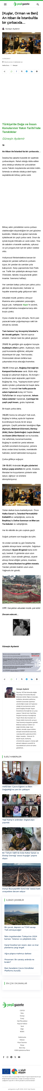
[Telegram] (26, 71)
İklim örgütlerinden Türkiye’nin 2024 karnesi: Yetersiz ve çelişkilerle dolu (20, 937)
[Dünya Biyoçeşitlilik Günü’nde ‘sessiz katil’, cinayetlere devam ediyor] (21, 874)
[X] (21, 71)
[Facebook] (16, 71)
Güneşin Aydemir (12, 29)
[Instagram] (7, 1057)
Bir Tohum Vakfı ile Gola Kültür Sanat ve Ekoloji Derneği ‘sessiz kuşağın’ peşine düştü (20, 856)
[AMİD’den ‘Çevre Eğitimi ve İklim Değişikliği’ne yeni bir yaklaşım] (21, 772)
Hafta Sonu (5, 65)
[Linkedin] (31, 71)
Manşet (15, 65)
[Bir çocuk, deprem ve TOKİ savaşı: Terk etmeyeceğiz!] (21, 914)
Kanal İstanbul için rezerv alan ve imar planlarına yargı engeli (21, 946)
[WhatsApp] (11, 71)
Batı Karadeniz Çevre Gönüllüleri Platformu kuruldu (19, 969)
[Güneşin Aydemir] (3, 29)
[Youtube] (19, 1057)
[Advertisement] (21, 98)
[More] (37, 71)
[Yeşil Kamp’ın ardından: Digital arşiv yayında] (21, 805)
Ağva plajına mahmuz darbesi (17, 953)
